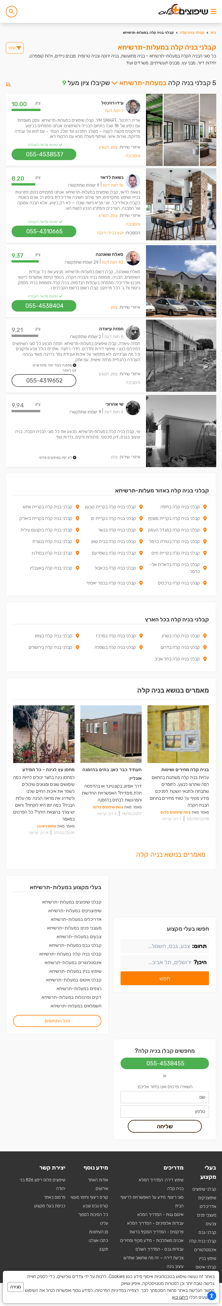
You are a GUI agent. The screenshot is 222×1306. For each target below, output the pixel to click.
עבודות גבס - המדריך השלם (160, 1249)
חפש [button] (164, 978)
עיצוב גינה (175, 1266)
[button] (11, 11)
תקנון (103, 1249)
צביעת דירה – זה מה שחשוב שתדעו (153, 1257)
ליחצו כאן (180, 1297)
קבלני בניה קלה (192, 33)
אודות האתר (98, 1180)
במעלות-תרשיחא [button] (142, 83)
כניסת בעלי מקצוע (49, 1205)
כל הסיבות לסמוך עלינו (93, 1219)
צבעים (211, 1223)
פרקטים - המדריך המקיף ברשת (157, 1231)
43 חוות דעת (112, 262)
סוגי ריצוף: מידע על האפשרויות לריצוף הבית (152, 1201)
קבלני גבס (207, 1232)
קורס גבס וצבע (95, 1205)
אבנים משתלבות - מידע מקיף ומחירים (152, 1240)
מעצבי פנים (206, 1215)
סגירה (15, 1287)
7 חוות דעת (114, 110)
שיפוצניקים (207, 1197)
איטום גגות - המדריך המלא (160, 1214)
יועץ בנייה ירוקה (110, 232)
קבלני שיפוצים (204, 1189)
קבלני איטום (206, 1267)
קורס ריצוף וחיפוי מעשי (89, 1197)
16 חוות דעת (113, 185)
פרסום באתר (54, 1197)
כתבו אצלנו (98, 1240)
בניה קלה (175, 1188)
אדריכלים (208, 1206)
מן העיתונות (98, 1231)
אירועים (102, 1188)
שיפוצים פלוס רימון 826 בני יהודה (42, 1184)
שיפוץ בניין (207, 1258)
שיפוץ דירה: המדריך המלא (161, 1180)
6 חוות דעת (113, 336)
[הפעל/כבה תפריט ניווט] (213, 11)
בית (213, 33)
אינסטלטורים (205, 1249)
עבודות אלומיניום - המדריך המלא (155, 1223)
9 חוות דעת (113, 412)
